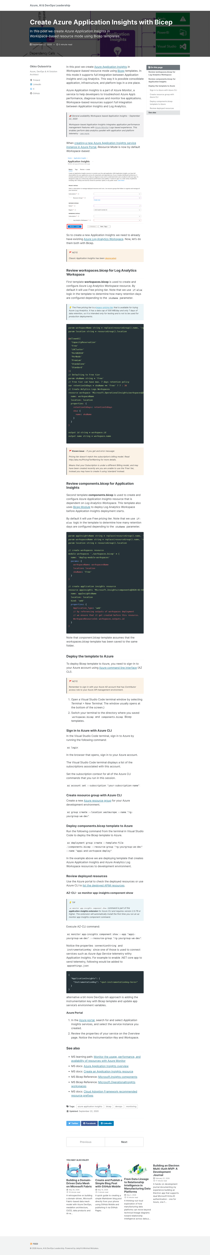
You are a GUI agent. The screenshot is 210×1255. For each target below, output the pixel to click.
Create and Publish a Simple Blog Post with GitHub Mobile (108, 1183)
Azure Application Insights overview (106, 1066)
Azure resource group (97, 800)
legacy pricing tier (104, 307)
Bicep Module (81, 507)
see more (84, 133)
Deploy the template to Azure (162, 86)
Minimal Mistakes (90, 1248)
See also (152, 112)
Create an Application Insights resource (108, 1071)
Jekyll (78, 1248)
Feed (35, 1244)
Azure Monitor (102, 127)
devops (118, 1106)
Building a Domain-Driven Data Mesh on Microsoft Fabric (79, 1183)
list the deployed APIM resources (103, 885)
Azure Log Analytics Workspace (103, 239)
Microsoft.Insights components (117, 1076)
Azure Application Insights (110, 66)
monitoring (131, 1106)
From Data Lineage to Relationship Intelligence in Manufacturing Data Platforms (137, 1185)
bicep (108, 1106)
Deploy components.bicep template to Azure (161, 102)
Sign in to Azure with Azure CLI (163, 90)
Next (124, 1142)
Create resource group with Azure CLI (162, 95)
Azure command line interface (118, 667)
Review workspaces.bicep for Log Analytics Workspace (162, 73)
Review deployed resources (162, 108)
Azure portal (87, 1020)
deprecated (110, 258)
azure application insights (90, 1106)
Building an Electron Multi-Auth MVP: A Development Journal (166, 1170)
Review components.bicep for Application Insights (162, 80)
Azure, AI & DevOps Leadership (50, 5)
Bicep (121, 70)
